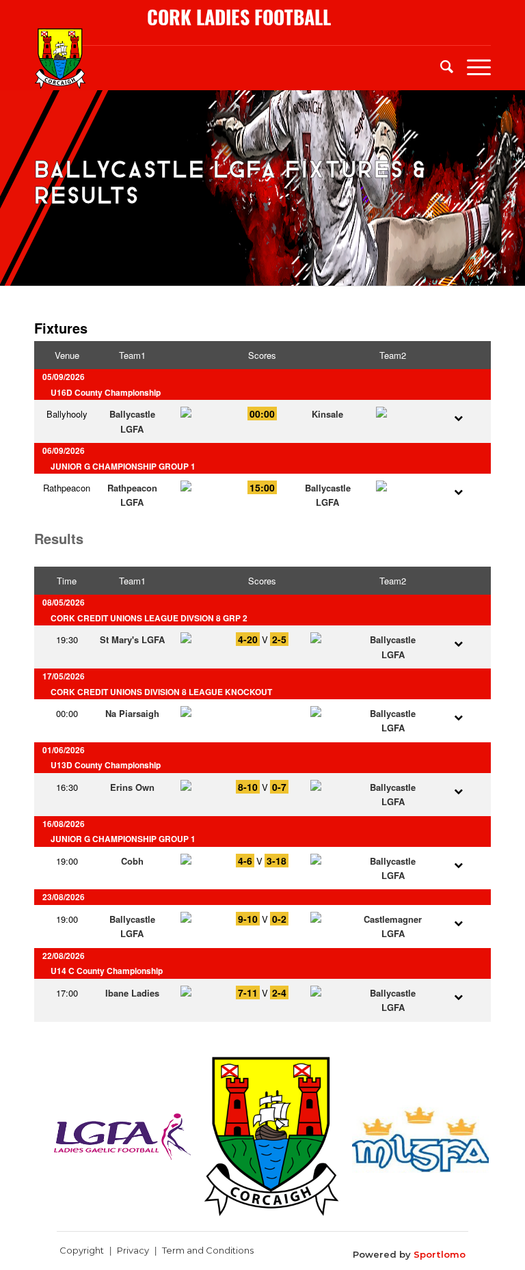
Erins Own (132, 787)
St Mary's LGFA (132, 639)
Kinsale (327, 413)
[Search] (440, 65)
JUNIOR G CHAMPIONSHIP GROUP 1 (123, 466)
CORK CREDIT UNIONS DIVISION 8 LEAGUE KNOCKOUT (161, 692)
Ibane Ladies (132, 992)
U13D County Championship (106, 765)
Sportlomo (440, 1254)
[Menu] (472, 65)
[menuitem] (440, 65)
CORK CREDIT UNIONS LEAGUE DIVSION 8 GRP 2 (149, 618)
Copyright (81, 1250)
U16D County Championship (106, 392)
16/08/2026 (63, 824)
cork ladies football (239, 17)
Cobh (132, 860)
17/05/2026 (63, 676)
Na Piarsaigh (132, 713)
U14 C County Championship (107, 971)
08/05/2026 (63, 602)
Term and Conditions (208, 1250)
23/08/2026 (63, 897)
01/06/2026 (63, 750)
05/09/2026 (63, 377)
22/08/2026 (63, 956)
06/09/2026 (63, 451)
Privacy (133, 1250)
